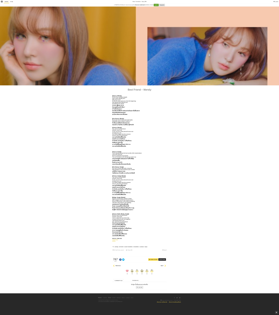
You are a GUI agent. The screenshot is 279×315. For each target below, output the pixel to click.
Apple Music (115, 239)
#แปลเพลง (141, 246)
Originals (105, 297)
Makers (6, 1)
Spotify (114, 241)
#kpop (145, 246)
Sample (114, 297)
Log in (140, 287)
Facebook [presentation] (135, 281)
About (123, 297)
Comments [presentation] (118, 280)
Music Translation (137, 1)
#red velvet (121, 246)
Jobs (132, 297)
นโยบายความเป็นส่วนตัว (140, 4)
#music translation (128, 246)
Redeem (119, 297)
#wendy (116, 246)
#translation (136, 246)
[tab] (118, 280)
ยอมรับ (156, 5)
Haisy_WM (144, 1)
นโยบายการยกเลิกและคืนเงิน (175, 302)
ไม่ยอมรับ (162, 5)
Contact (128, 297)
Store (11, 1)
